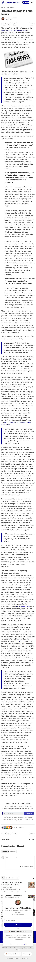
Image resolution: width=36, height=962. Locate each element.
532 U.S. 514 (19, 641)
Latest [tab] (8, 878)
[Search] (33, 878)
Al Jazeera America (23, 606)
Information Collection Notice (23, 937)
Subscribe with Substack (19, 931)
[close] (31, 900)
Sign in (32, 2)
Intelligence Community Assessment (14, 30)
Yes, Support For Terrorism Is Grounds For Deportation (11, 884)
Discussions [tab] (15, 878)
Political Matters (7, 8)
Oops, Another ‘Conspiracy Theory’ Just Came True (11, 897)
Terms (25, 948)
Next (30, 839)
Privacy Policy (19, 939)
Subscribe (26, 2)
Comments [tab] (5, 851)
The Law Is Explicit (6, 887)
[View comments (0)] (9, 23)
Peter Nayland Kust (11, 18)
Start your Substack (13, 954)
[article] (18, 887)
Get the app (26, 954)
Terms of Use (27, 935)
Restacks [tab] (12, 851)
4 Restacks (21, 827)
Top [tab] (3, 878)
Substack (9, 958)
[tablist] (9, 851)
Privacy (21, 948)
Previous (6, 839)
